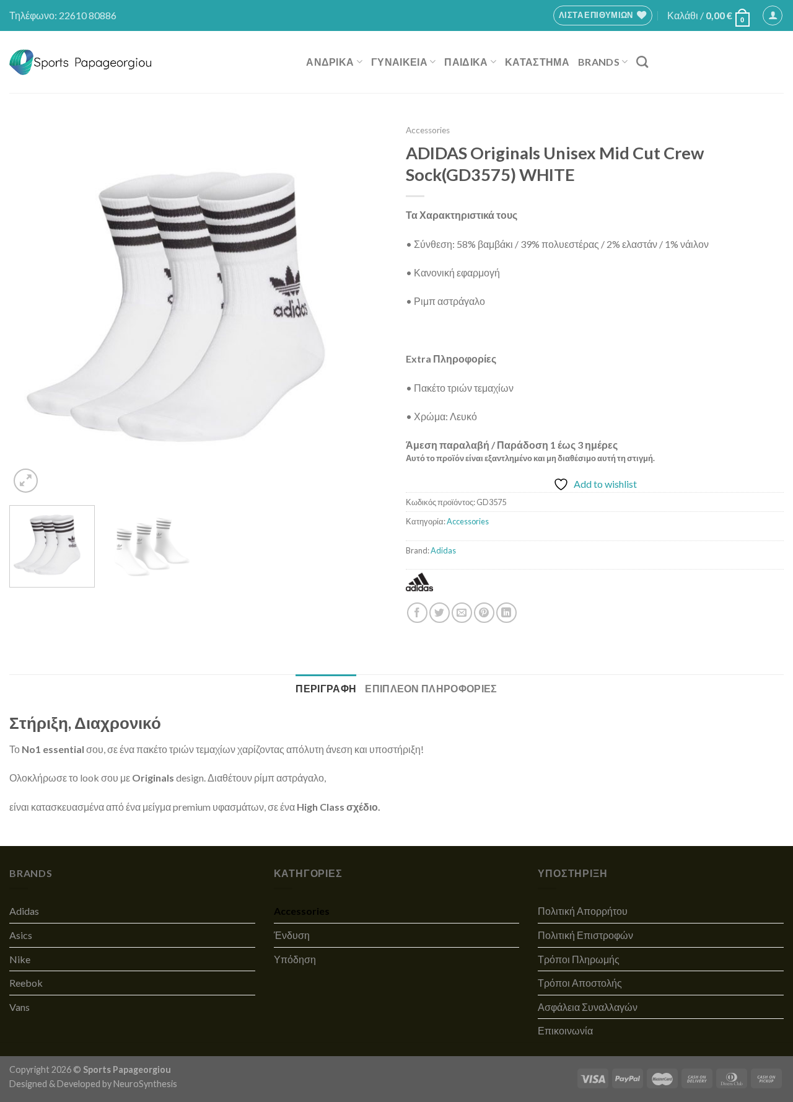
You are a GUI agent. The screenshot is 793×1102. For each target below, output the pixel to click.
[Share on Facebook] (417, 612)
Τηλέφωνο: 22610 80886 (62, 15)
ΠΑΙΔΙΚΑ (466, 62)
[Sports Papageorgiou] (80, 62)
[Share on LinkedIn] (506, 612)
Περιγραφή (326, 688)
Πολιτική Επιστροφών (585, 935)
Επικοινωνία (565, 1030)
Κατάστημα (537, 62)
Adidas (443, 550)
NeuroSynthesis (145, 1083)
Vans (19, 1007)
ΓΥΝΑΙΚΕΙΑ (399, 62)
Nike (19, 959)
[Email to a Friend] (462, 612)
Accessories (428, 130)
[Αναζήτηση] (642, 61)
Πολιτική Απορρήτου (583, 911)
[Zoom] (26, 481)
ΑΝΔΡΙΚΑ (330, 62)
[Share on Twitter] (439, 612)
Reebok (26, 983)
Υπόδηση (295, 959)
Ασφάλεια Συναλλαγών (587, 1007)
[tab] (326, 688)
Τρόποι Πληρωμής (579, 959)
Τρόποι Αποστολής (580, 983)
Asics (20, 935)
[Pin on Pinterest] (484, 612)
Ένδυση (292, 935)
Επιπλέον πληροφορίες (431, 688)
